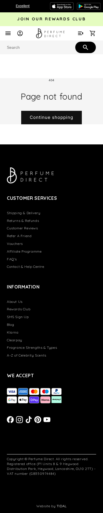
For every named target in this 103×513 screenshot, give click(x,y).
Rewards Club (18, 309)
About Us (15, 301)
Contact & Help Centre (25, 266)
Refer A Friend (19, 236)
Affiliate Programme (24, 251)
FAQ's (12, 259)
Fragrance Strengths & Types (32, 347)
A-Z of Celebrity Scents (26, 355)
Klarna (13, 332)
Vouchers (15, 243)
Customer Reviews (22, 228)
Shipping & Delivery (23, 213)
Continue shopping (51, 117)
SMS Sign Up (18, 317)
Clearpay (14, 340)
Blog (10, 324)
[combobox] (51, 47)
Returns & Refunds (23, 220)
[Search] (85, 47)
